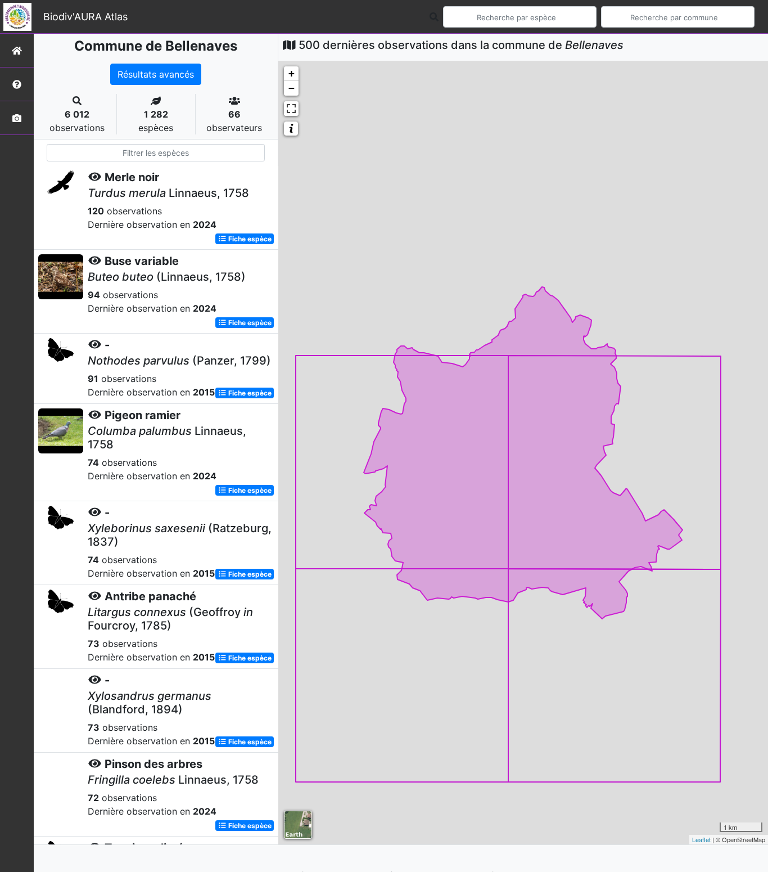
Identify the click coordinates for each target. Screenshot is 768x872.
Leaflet (701, 839)
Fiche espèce (249, 239)
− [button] (291, 88)
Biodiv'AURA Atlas (85, 17)
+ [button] (291, 73)
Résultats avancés (156, 74)
